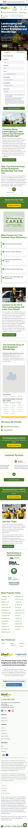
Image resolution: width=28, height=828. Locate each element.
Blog (2, 746)
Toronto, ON (18, 618)
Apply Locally (4, 736)
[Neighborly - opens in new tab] (7, 755)
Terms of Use (4, 785)
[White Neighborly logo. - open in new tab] (4, 5)
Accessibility (4, 790)
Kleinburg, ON (5, 626)
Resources (4, 742)
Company (4, 724)
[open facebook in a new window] (2, 711)
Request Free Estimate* (14, 108)
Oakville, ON (18, 602)
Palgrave (20, 409)
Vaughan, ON (18, 621)
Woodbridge (20, 396)
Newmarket (20, 407)
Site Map (3, 751)
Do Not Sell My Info (5, 793)
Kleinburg (13, 396)
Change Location (23, 12)
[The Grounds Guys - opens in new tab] (7, 655)
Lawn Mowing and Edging (11, 426)
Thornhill (13, 411)
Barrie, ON (4, 599)
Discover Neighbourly (13, 684)
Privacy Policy (4, 788)
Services (3, 714)
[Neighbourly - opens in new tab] (21, 655)
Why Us (3, 728)
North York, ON (19, 599)
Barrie (5, 403)
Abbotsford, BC (6, 596)
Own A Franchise (5, 738)
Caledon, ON (5, 604)
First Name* (6, 59)
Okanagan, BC (18, 604)
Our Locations (4, 748)
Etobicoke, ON (5, 615)
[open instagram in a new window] (13, 711)
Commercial (21, 52)
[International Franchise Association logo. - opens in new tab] (3, 755)
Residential (8, 52)
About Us (3, 730)
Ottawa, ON (18, 607)
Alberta (3, 643)
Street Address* (7, 83)
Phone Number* (6, 77)
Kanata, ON (4, 623)
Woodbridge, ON (19, 626)
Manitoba (22, 643)
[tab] (7, 52)
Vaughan (13, 413)
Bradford (13, 403)
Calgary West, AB (6, 607)
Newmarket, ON (19, 596)
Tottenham (6, 413)
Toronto (19, 411)
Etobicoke (14, 405)
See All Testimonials (14, 479)
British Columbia (13, 644)
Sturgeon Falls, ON (20, 612)
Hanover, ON (5, 621)
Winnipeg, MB (18, 623)
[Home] (1, 15)
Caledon (20, 403)
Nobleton (6, 409)
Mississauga (6, 407)
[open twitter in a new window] (6, 711)
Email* (4, 71)
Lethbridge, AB (5, 629)
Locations (6, 15)
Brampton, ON (5, 602)
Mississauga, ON (6, 632)
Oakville (13, 409)
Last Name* (6, 65)
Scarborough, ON (19, 610)
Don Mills (6, 405)
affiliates (18, 98)
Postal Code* (6, 88)
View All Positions (8, 546)
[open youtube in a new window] (9, 711)
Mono (13, 407)
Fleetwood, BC (5, 618)
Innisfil (19, 405)
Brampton (6, 396)
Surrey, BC (17, 615)
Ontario (21, 646)
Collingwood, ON (6, 612)
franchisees (7, 99)
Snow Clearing (10, 192)
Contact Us (4, 733)
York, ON (17, 629)
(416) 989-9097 (9, 699)
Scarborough (6, 411)
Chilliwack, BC (5, 610)
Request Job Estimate (9, 160)
